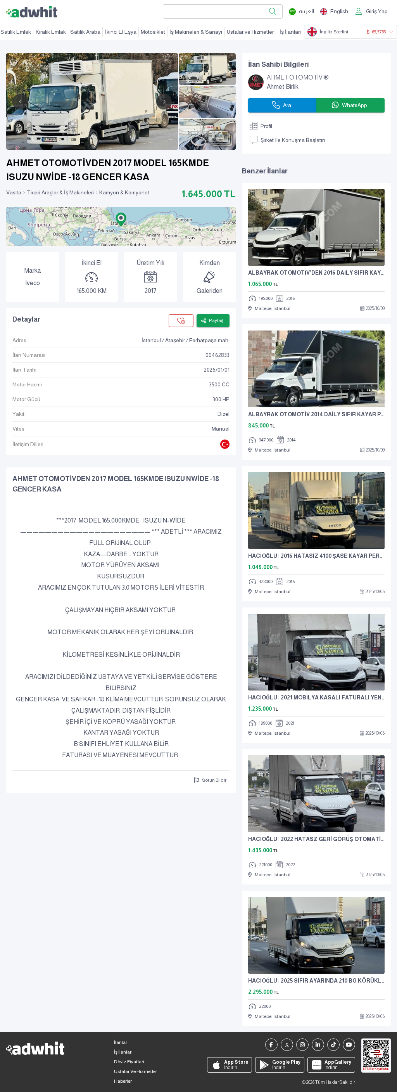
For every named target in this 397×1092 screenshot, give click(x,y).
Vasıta (13, 192)
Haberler (123, 1081)
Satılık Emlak (15, 32)
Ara (287, 105)
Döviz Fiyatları (129, 1061)
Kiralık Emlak (51, 32)
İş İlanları (290, 32)
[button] (121, 220)
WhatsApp (354, 105)
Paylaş (216, 320)
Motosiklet (153, 32)
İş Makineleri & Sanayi (195, 32)
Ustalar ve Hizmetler (250, 32)
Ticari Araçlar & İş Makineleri (60, 192)
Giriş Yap (377, 11)
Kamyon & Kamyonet (124, 192)
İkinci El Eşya (120, 32)
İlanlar (120, 1042)
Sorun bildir (214, 780)
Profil (266, 126)
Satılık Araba (85, 32)
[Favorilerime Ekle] (181, 320)
